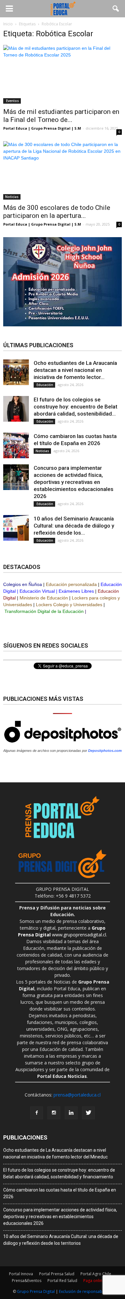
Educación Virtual (37, 591)
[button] (116, 8)
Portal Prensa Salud (56, 1274)
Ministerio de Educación (44, 597)
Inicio (8, 24)
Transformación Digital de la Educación (44, 611)
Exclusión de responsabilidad (86, 1291)
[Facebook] (36, 1112)
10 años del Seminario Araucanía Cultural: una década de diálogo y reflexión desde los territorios (60, 1240)
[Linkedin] (71, 1112)
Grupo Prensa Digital (36, 1291)
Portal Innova (21, 1274)
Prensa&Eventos (26, 1280)
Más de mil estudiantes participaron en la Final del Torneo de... (61, 116)
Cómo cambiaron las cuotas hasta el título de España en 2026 (59, 1193)
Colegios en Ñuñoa (22, 584)
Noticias (12, 196)
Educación (44, 385)
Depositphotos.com (105, 751)
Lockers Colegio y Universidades (69, 604)
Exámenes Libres (76, 591)
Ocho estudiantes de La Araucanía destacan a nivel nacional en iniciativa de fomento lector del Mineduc (55, 1153)
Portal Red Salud (62, 1280)
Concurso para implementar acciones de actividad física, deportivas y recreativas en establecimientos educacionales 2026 (73, 482)
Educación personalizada (71, 584)
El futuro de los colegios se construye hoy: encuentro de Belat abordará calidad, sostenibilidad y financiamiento (59, 1173)
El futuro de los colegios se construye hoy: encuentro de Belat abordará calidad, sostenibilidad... (75, 406)
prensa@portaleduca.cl (77, 1095)
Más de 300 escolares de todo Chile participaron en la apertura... (56, 211)
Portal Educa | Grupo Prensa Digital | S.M (42, 128)
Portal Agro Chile (95, 1274)
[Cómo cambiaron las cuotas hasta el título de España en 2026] (16, 445)
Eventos (12, 101)
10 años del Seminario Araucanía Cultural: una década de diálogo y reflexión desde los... (74, 525)
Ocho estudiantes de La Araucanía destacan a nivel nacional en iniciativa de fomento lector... (75, 370)
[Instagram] (53, 1112)
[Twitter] (88, 1112)
